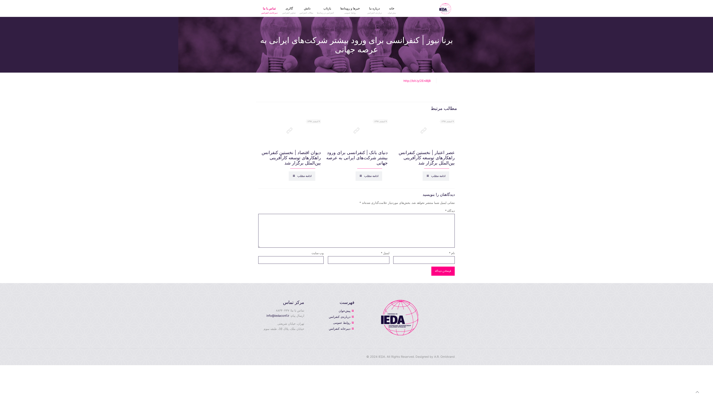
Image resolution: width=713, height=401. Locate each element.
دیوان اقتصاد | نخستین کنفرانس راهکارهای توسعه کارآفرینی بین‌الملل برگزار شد (291, 158)
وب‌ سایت (318, 253)
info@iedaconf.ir (277, 315)
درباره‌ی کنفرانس (339, 317)
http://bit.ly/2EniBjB (417, 81)
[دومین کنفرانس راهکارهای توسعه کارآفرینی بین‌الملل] (445, 8)
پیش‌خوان (344, 311)
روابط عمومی (341, 323)
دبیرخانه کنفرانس (339, 328)
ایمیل (385, 253)
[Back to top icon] (695, 393)
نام (452, 253)
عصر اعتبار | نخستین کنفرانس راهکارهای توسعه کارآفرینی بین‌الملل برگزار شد (427, 158)
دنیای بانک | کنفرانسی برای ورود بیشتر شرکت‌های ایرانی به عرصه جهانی (357, 158)
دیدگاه (450, 211)
